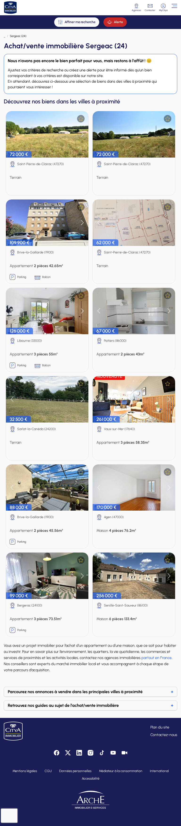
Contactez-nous (163, 734)
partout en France (156, 657)
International (159, 771)
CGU (48, 771)
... (4, 36)
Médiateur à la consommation (120, 771)
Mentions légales (24, 771)
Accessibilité (90, 779)
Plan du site (159, 727)
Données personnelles (75, 771)
